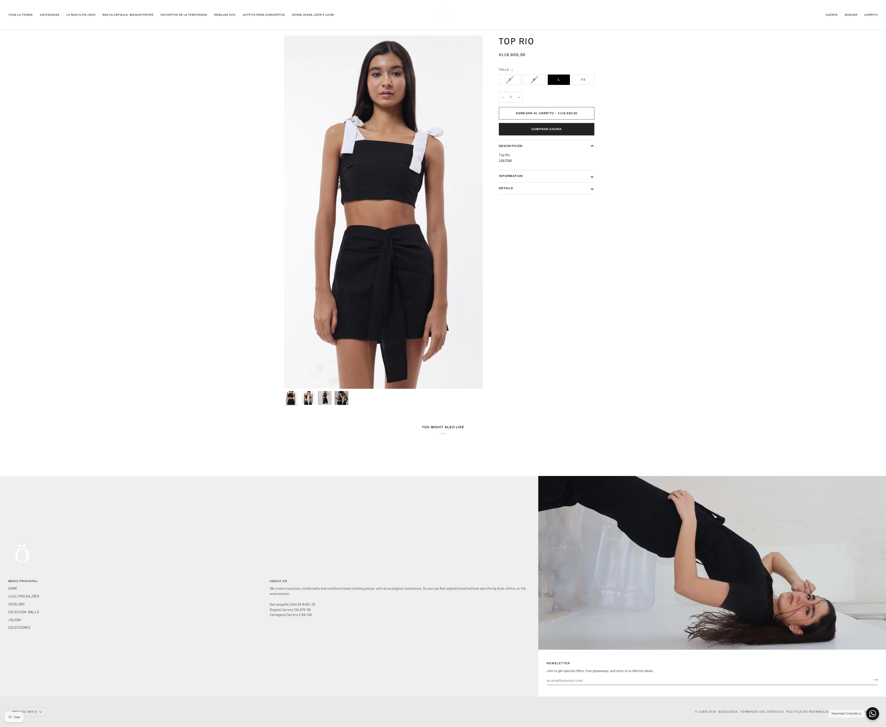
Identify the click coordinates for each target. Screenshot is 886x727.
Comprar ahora (546, 129)
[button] (49, 15)
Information (511, 176)
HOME (12, 588)
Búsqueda (728, 711)
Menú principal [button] (23, 581)
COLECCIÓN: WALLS (23, 612)
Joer (703, 711)
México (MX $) (25, 711)
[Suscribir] (874, 680)
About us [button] (278, 581)
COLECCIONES (19, 627)
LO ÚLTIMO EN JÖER (23, 596)
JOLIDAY (14, 620)
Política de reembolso (808, 711)
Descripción (511, 146)
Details (506, 188)
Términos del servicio (762, 711)
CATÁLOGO (16, 604)
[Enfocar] (383, 212)
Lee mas (505, 160)
